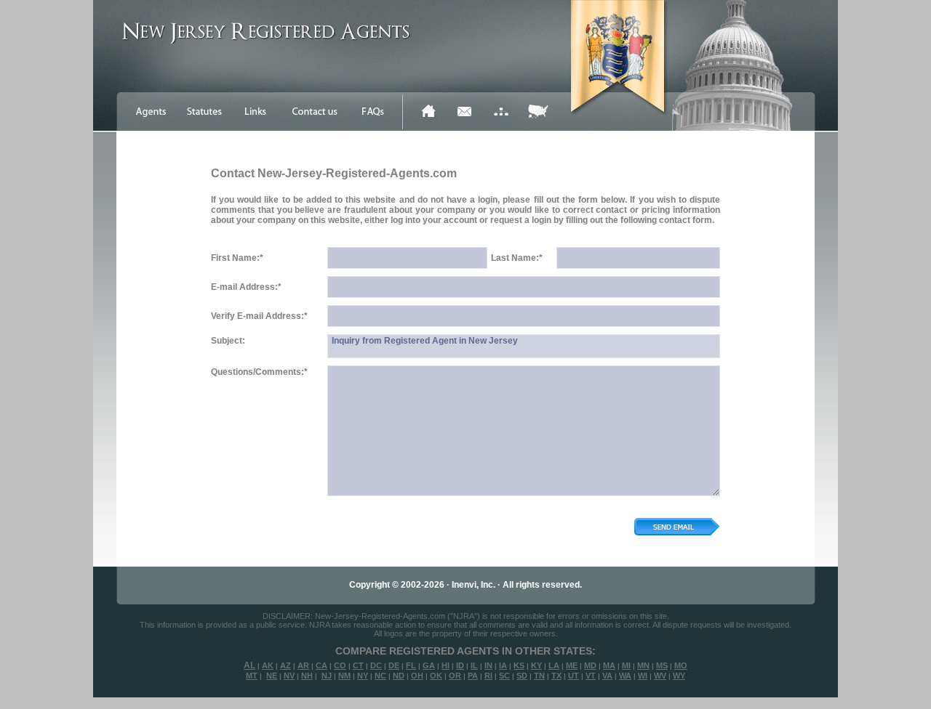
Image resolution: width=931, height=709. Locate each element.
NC (380, 675)
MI (626, 665)
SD (521, 675)
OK (436, 675)
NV (289, 675)
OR (455, 675)
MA (609, 665)
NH (307, 675)
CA (321, 665)
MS (662, 665)
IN (488, 665)
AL (249, 665)
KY (536, 665)
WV (660, 675)
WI (642, 675)
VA (607, 675)
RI (488, 675)
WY (679, 675)
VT (591, 675)
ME (572, 665)
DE (393, 665)
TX (556, 675)
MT (251, 675)
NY (362, 675)
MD (590, 665)
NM (344, 675)
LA (553, 665)
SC (504, 675)
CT (358, 665)
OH (417, 675)
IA (503, 665)
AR (303, 665)
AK (267, 665)
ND (398, 675)
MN (643, 665)
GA (429, 665)
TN (539, 675)
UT (573, 675)
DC (376, 665)
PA (473, 675)
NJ (326, 675)
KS (519, 665)
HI (445, 665)
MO (680, 665)
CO (340, 665)
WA (625, 675)
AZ (285, 665)
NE (271, 675)
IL (474, 665)
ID (460, 665)
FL (411, 665)
